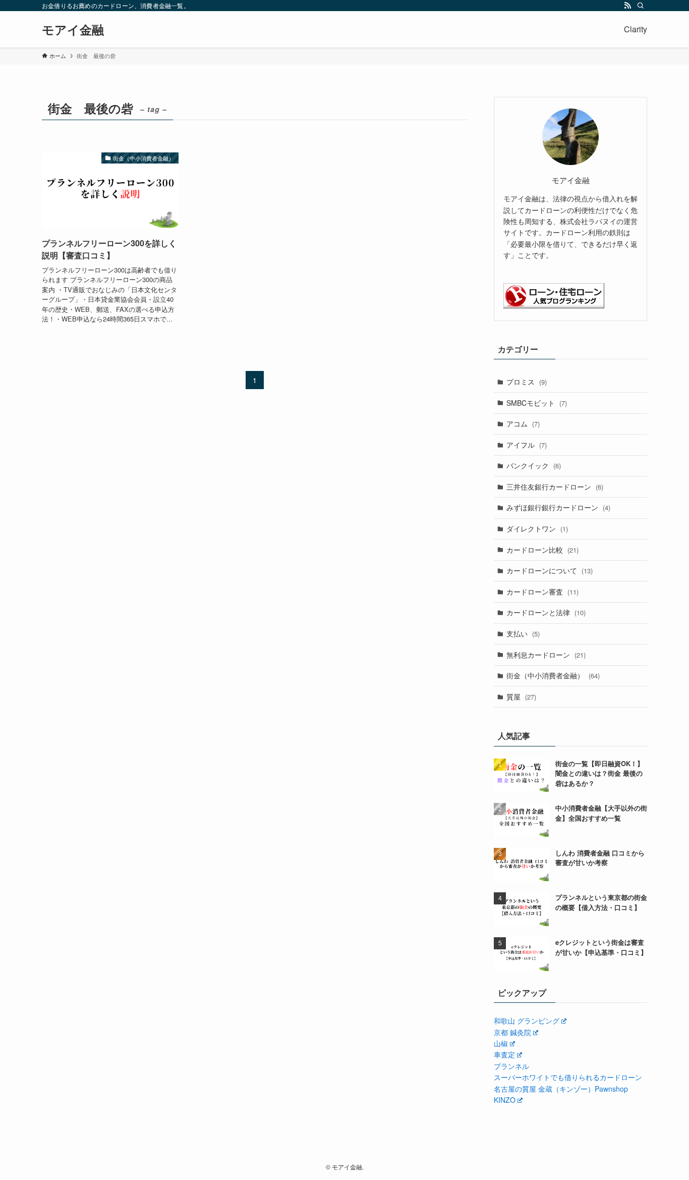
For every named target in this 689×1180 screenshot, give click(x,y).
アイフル (526, 445)
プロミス (526, 382)
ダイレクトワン (537, 528)
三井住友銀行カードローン (554, 486)
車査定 (504, 1054)
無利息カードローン (546, 655)
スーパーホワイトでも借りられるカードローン (568, 1077)
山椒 (501, 1043)
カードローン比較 (542, 550)
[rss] (627, 5)
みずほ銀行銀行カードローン (558, 507)
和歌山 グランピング (526, 1020)
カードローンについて (549, 570)
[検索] (640, 5)
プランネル (511, 1066)
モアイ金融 (73, 29)
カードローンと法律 (546, 612)
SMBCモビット (536, 403)
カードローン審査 (542, 591)
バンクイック (533, 465)
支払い (523, 633)
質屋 (521, 696)
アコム (523, 423)
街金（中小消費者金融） (553, 675)
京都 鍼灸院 (512, 1032)
